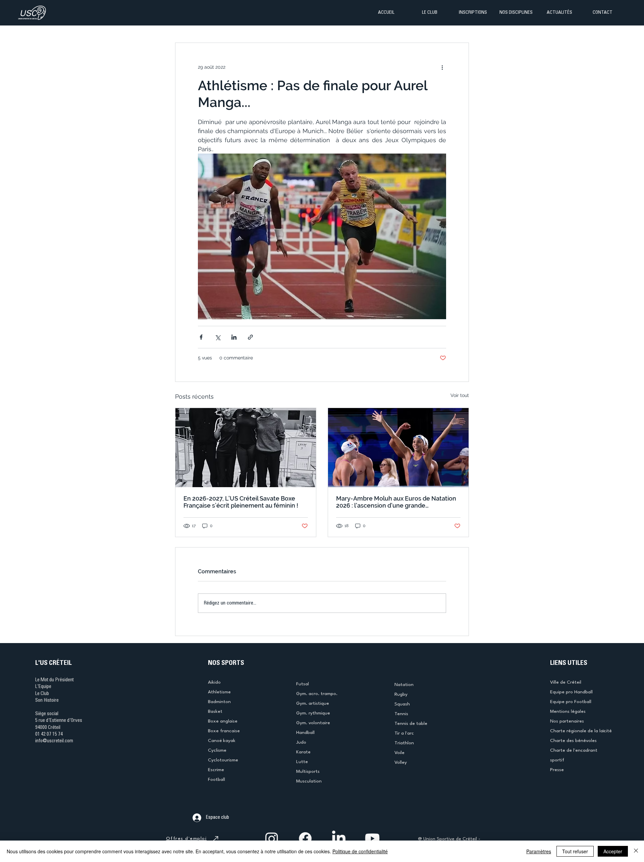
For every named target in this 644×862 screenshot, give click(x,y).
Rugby (401, 694)
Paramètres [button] (538, 851)
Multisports (308, 771)
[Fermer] (636, 851)
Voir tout (459, 395)
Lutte (302, 761)
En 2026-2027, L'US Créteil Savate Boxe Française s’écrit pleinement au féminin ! (240, 502)
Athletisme (219, 692)
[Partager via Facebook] (201, 337)
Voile (399, 752)
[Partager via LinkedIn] (234, 337)
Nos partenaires (567, 721)
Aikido (214, 682)
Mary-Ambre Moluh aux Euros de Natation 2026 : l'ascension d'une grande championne (396, 502)
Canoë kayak (221, 740)
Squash (402, 704)
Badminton (219, 701)
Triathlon (404, 743)
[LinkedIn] (338, 838)
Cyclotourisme (223, 760)
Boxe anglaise (222, 721)
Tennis (401, 713)
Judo (301, 742)
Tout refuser (575, 851)
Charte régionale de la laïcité (581, 731)
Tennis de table (410, 723)
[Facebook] (305, 838)
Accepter (612, 851)
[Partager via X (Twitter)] (217, 337)
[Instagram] (271, 838)
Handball (305, 732)
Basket (215, 711)
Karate (303, 752)
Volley (400, 762)
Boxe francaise (224, 731)
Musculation (309, 781)
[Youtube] (372, 838)
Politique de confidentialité (360, 851)
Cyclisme (217, 750)
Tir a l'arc (404, 733)
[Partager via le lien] (250, 337)
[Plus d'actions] (442, 67)
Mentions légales (568, 711)
